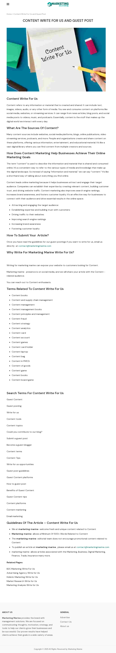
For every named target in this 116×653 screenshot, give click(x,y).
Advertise (65, 617)
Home (9, 14)
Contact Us (66, 622)
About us (64, 626)
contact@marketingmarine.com (35, 245)
